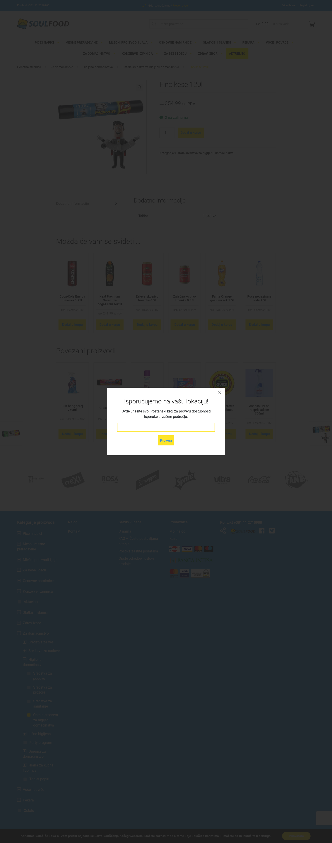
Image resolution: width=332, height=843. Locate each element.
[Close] (220, 393)
